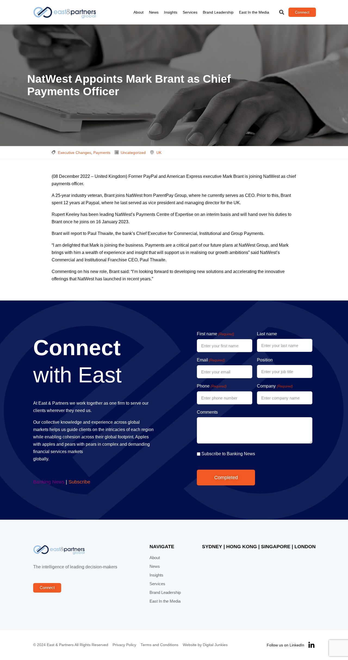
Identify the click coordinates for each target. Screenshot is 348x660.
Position (265, 360)
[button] (281, 12)
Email (211, 360)
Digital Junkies (215, 645)
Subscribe (79, 482)
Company (275, 386)
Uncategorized (133, 152)
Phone (211, 386)
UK (158, 152)
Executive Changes (74, 152)
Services (190, 12)
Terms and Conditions (159, 645)
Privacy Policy (124, 645)
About (138, 12)
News (154, 12)
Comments (207, 412)
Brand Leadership (218, 12)
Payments (101, 152)
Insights (170, 12)
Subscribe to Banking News (228, 453)
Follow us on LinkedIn (285, 645)
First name (215, 333)
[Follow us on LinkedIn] (311, 645)
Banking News (48, 482)
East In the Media (254, 12)
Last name (267, 333)
